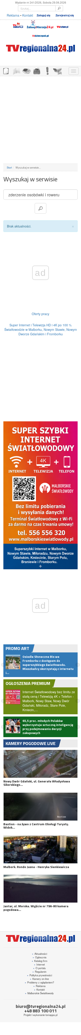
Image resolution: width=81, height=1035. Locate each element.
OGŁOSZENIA (5, 70)
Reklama (13, 15)
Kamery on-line (39, 979)
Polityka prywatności (39, 975)
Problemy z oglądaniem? (39, 982)
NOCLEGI (36, 70)
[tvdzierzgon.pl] (40, 33)
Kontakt (27, 15)
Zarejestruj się (65, 15)
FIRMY (16, 70)
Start (9, 167)
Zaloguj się (43, 15)
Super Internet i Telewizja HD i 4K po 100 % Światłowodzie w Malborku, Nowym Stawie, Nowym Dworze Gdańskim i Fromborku (40, 329)
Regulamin (39, 971)
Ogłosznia (39, 957)
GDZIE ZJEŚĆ (26, 70)
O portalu (39, 968)
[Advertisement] (40, 120)
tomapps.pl (51, 1015)
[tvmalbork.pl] (18, 24)
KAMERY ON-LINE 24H (57, 70)
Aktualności (39, 953)
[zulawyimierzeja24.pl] (40, 24)
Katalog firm (39, 961)
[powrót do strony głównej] (40, 48)
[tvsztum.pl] (62, 24)
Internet (39, 964)
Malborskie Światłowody (39, 993)
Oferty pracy (40, 314)
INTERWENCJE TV (47, 70)
